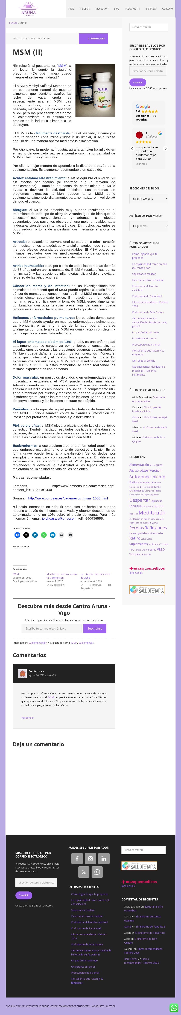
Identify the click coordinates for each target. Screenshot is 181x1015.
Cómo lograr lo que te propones (89, 894)
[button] (165, 148)
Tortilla (138, 550)
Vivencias (134, 554)
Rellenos (146, 533)
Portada (13, 22)
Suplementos (86, 642)
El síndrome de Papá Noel (147, 296)
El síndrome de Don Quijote (148, 312)
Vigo (161, 549)
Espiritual (135, 506)
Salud (143, 539)
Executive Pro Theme (37, 1006)
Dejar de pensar (151, 494)
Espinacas (156, 500)
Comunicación (136, 494)
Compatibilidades (153, 491)
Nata (137, 523)
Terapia (164, 544)
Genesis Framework (61, 1006)
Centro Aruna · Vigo (29, 9)
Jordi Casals (136, 572)
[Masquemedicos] (147, 568)
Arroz (152, 465)
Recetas (136, 528)
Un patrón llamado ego (145, 332)
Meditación (152, 512)
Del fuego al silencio (143, 360)
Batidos (134, 482)
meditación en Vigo (138, 519)
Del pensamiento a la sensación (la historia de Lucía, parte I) (149, 322)
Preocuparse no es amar (146, 344)
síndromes (154, 544)
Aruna (159, 465)
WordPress (98, 1006)
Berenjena (145, 482)
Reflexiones (156, 528)
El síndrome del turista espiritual (89, 922)
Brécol (143, 487)
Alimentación (139, 465)
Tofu (131, 549)
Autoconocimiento (147, 476)
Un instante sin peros (144, 338)
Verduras (151, 549)
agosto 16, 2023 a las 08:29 (42, 675)
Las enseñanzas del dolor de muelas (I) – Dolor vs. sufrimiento (148, 370)
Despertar (139, 500)
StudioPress (83, 1006)
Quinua (154, 523)
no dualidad (145, 523)
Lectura (158, 506)
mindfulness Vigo (156, 519)
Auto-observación (145, 470)
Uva (143, 550)
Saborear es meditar (144, 274)
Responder (27, 717)
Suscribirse (94, 628)
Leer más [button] (141, 164)
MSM (16, 574)
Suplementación (38, 642)
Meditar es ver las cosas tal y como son (61, 575)
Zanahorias (146, 554)
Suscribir (138, 82)
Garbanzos (148, 506)
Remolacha (157, 533)
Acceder (110, 1006)
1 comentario (96, 38)
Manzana (133, 514)
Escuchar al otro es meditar (148, 280)
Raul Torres (131, 959)
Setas (149, 539)
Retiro (134, 538)
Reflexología (135, 533)
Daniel (135, 417)
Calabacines (154, 486)
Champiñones (136, 490)
